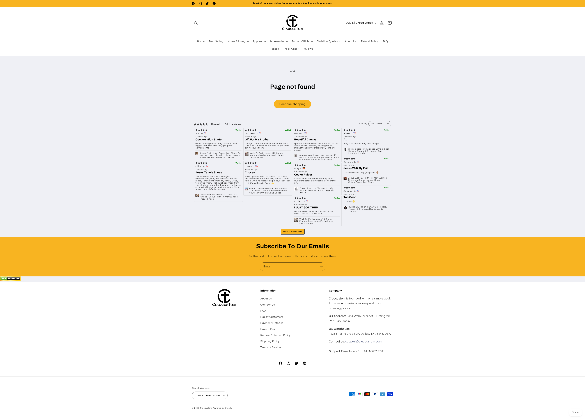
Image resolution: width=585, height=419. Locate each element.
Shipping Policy (269, 341)
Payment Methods (271, 323)
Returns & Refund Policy (275, 335)
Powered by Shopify (222, 408)
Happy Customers (271, 317)
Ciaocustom (206, 408)
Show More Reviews (292, 231)
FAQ (263, 311)
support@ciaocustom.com (363, 341)
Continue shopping (292, 104)
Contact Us (267, 304)
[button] (196, 23)
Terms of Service (270, 347)
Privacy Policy (269, 329)
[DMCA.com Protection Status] (10, 279)
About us (266, 298)
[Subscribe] (321, 266)
